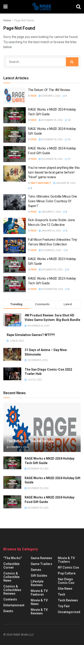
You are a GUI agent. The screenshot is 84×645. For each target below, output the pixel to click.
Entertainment (13, 605)
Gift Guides (39, 575)
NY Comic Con (68, 567)
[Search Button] (78, 6)
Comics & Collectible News (11, 577)
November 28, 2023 (52, 289)
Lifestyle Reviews (37, 583)
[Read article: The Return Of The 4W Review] (14, 96)
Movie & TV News (39, 602)
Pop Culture (66, 573)
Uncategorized (69, 612)
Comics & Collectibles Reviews (12, 590)
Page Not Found (24, 20)
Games (36, 570)
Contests (10, 599)
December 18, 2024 (52, 120)
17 (68, 159)
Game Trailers (41, 564)
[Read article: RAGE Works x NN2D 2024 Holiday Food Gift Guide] (14, 154)
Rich (34, 96)
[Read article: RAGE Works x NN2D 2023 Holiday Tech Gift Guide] (14, 284)
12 (68, 120)
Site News (65, 588)
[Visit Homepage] (42, 6)
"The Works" (12, 558)
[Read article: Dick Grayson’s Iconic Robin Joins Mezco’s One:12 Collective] (14, 226)
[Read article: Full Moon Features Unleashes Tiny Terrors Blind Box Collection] (14, 245)
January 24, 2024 (51, 230)
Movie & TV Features (39, 592)
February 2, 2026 (50, 96)
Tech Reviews (68, 600)
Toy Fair (64, 606)
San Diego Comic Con (66, 581)
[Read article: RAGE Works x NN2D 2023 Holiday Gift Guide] (14, 265)
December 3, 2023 (51, 250)
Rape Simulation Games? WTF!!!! (31, 335)
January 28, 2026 (65, 183)
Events (8, 611)
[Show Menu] (5, 6)
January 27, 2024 (51, 212)
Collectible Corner (11, 565)
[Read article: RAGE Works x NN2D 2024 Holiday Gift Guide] (14, 135)
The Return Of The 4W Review (49, 90)
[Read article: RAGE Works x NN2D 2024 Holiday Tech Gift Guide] (14, 115)
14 (68, 139)
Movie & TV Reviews (39, 611)
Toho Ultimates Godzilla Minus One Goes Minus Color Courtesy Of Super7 (52, 201)
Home (7, 20)
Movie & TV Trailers (66, 559)
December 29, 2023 (52, 269)
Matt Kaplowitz (41, 183)
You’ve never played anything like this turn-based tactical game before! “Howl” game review (54, 172)
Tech (61, 594)
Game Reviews (41, 558)
